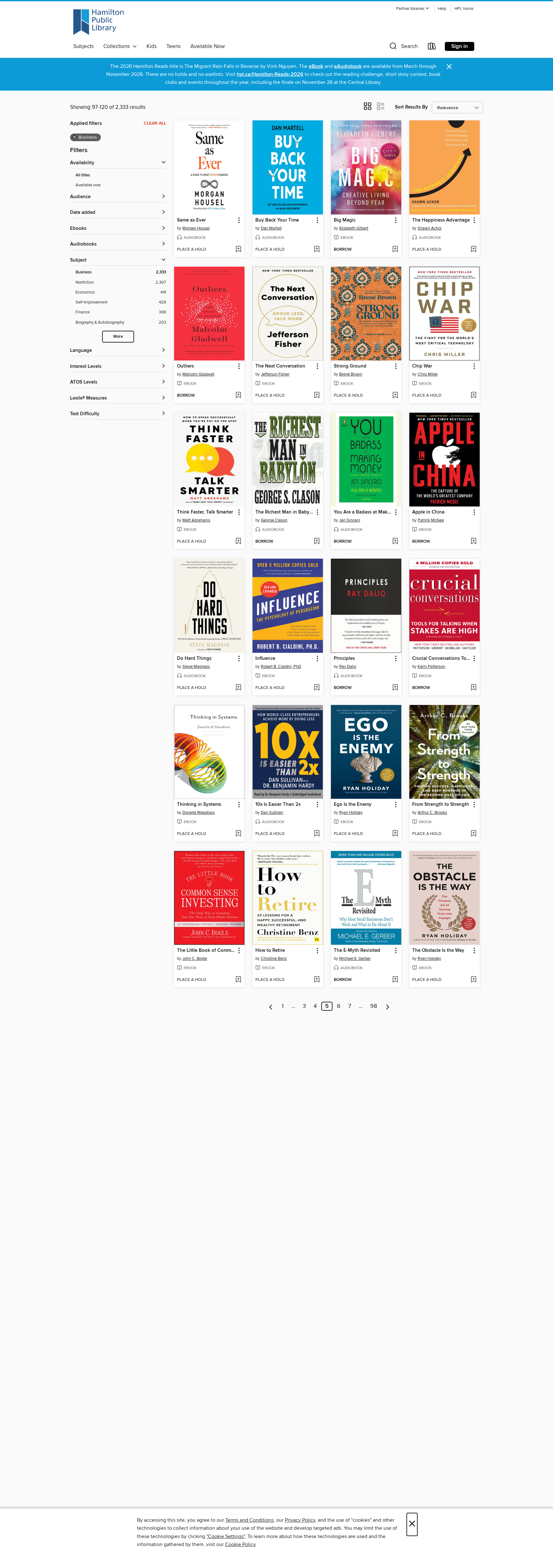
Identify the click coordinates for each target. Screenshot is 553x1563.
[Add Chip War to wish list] (473, 396)
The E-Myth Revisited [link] (357, 950)
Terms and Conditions (249, 1520)
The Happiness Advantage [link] (441, 220)
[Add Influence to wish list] (317, 688)
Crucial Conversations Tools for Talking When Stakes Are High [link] (441, 658)
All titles (83, 175)
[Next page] (387, 1006)
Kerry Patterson (431, 666)
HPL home (463, 8)
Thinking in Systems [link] (199, 804)
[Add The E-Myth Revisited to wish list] (395, 980)
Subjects (83, 46)
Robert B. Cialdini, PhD (281, 666)
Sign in (459, 46)
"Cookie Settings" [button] (225, 1536)
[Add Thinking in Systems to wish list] (238, 834)
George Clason (274, 520)
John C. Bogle (194, 958)
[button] (412, 8)
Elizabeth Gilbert (353, 228)
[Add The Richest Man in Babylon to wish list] (317, 542)
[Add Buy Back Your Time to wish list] (317, 250)
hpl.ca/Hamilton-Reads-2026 (270, 74)
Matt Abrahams (196, 520)
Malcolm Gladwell (198, 374)
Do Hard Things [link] (194, 658)
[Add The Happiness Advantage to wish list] (473, 250)
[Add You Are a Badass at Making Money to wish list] (395, 542)
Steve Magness (196, 666)
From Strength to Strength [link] (440, 804)
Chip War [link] (422, 366)
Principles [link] (344, 658)
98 (373, 1006)
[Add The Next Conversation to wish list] (317, 396)
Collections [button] (117, 46)
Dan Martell (271, 228)
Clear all (155, 123)
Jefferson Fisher (275, 374)
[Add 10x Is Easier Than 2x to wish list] (317, 834)
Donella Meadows (198, 812)
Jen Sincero (349, 520)
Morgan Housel (196, 228)
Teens (173, 46)
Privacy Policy (300, 1520)
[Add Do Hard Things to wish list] (238, 688)
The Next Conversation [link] (280, 366)
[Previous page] (271, 1006)
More (118, 336)
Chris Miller (428, 374)
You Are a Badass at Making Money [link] (363, 512)
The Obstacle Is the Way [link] (438, 950)
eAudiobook (348, 66)
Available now (88, 185)
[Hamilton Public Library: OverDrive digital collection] (98, 22)
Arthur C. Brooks (432, 812)
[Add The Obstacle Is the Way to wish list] (473, 980)
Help (442, 8)
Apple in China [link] (428, 512)
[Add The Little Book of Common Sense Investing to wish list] (238, 980)
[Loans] (432, 47)
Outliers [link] (185, 366)
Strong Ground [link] (350, 366)
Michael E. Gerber (355, 958)
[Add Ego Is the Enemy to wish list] (395, 834)
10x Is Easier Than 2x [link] (278, 804)
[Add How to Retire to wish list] (317, 980)
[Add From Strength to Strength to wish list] (473, 834)
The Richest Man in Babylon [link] (284, 512)
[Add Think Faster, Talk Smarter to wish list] (238, 542)
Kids (152, 46)
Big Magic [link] (345, 220)
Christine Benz (274, 958)
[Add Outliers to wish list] (238, 396)
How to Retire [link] (270, 950)
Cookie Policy (240, 1544)
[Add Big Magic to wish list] (395, 250)
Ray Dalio (347, 666)
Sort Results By (411, 107)
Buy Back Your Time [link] (277, 220)
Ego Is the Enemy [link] (353, 804)
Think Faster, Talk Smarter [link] (205, 512)
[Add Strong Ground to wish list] (395, 396)
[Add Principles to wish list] (395, 688)
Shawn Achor (430, 228)
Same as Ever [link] (191, 220)
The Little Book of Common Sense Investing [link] (206, 950)
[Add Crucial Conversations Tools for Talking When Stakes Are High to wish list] (473, 688)
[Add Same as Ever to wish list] (238, 250)
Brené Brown (350, 374)
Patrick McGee (431, 520)
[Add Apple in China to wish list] (473, 542)
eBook (316, 66)
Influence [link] (265, 658)
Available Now (207, 46)
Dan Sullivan (272, 812)
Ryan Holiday (351, 812)
